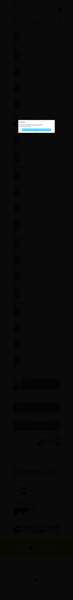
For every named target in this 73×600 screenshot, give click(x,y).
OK (36, 129)
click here (29, 126)
